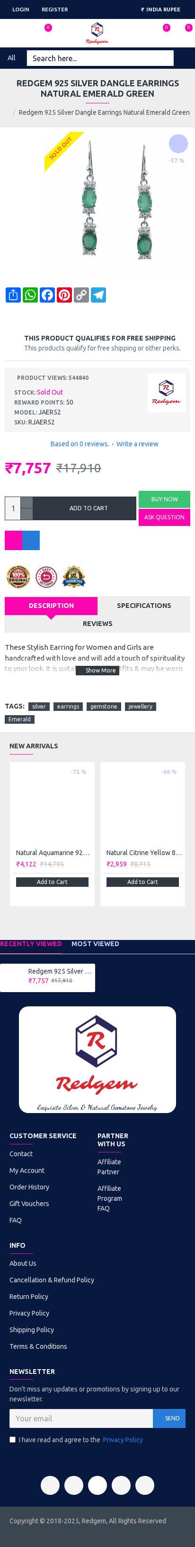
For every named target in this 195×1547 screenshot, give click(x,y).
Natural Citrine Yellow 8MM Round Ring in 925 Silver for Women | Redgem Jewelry (144, 852)
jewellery (140, 706)
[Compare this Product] (31, 540)
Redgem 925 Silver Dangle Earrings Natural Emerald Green (60, 971)
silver (39, 706)
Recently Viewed (31, 944)
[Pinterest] (121, 1485)
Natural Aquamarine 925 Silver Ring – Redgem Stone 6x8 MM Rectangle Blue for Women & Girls (54, 852)
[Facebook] (50, 1485)
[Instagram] (73, 1485)
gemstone (103, 706)
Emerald (20, 719)
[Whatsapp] (144, 1485)
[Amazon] (97, 1485)
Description (51, 605)
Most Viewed (95, 944)
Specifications (144, 605)
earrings (68, 706)
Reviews (98, 623)
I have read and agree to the (81, 1440)
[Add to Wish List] (13, 540)
